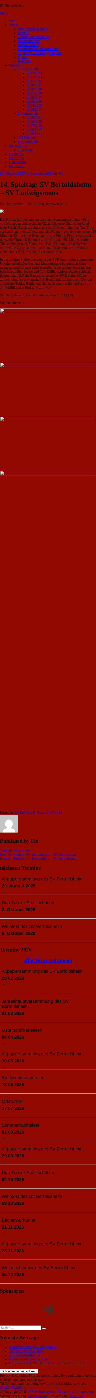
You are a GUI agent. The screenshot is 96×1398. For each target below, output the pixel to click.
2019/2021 (34, 85)
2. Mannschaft (28, 113)
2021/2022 (34, 81)
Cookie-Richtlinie (12, 1387)
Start (12, 21)
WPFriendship (37, 1396)
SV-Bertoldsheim (12, 5)
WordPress (76, 1396)
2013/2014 (34, 109)
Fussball (15, 65)
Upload (23, 57)
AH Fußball (26, 138)
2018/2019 (34, 89)
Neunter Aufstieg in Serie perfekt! (32, 1347)
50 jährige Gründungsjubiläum (39, 53)
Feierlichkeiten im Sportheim (38, 49)
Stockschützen (19, 146)
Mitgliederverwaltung (33, 29)
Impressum (16, 166)
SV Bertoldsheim (41, 1392)
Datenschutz (17, 162)
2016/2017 (34, 97)
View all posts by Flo (15, 850)
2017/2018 (34, 93)
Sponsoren (16, 158)
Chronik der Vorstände (34, 37)
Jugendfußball (28, 142)
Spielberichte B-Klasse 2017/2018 (38, 812)
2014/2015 (34, 105)
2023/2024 (34, 73)
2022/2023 (34, 77)
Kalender (24, 61)
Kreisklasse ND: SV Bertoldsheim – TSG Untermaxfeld (48, 1363)
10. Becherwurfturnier (24, 1355)
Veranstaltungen (29, 41)
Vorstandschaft (28, 45)
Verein (13, 25)
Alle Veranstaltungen (48, 960)
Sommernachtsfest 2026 (26, 1351)
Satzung (23, 33)
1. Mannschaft (28, 69)
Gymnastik (16, 154)
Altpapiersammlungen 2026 (28, 1359)
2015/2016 (34, 101)
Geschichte (25, 150)
